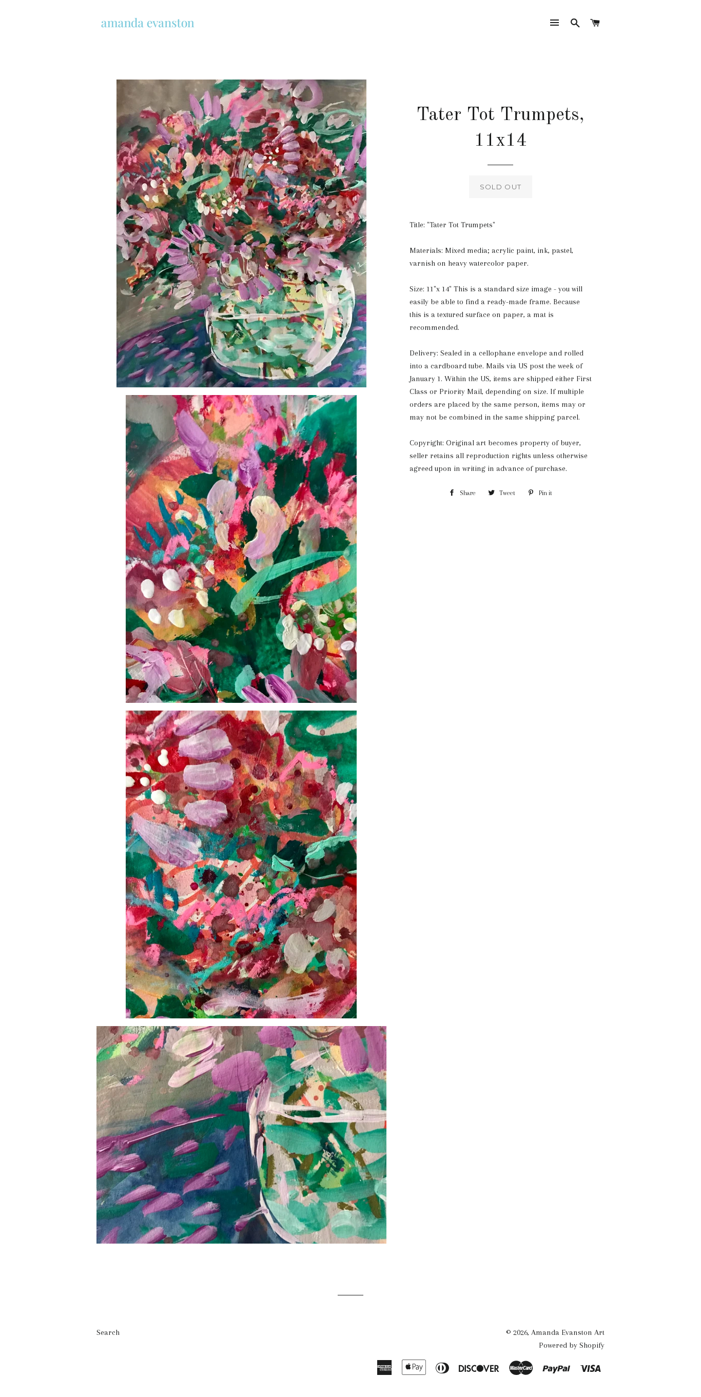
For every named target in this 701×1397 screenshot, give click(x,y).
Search (108, 1332)
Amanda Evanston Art (568, 1332)
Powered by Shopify (572, 1345)
